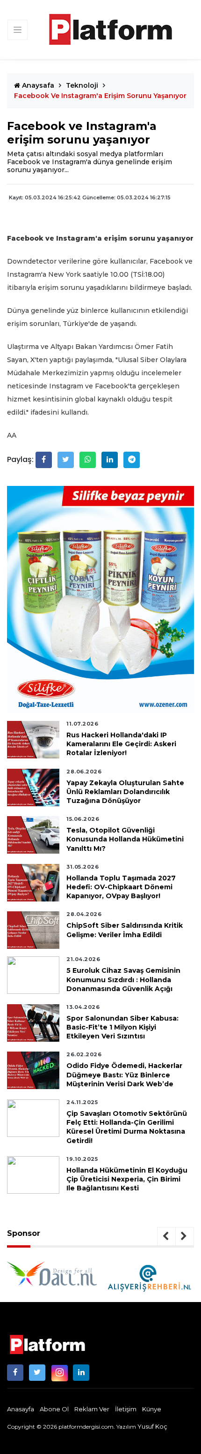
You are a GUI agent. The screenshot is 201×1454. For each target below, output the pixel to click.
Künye (151, 1409)
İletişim (125, 1409)
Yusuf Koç (152, 1426)
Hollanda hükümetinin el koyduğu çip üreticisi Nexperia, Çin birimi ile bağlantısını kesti (126, 1179)
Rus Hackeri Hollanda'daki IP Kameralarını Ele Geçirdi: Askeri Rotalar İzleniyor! (121, 744)
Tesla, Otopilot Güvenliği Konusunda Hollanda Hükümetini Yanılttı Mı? (125, 839)
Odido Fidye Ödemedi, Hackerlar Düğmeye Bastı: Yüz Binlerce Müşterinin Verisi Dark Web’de (124, 1074)
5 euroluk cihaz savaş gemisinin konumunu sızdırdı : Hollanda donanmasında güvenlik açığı (123, 979)
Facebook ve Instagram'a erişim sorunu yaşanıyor (100, 95)
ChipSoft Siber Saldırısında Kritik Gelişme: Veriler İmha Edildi (124, 930)
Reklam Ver (91, 1409)
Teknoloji (82, 85)
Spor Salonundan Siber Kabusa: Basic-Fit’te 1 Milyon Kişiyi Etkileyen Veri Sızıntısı (122, 1027)
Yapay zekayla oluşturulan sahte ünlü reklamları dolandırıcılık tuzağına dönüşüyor (125, 792)
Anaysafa (37, 85)
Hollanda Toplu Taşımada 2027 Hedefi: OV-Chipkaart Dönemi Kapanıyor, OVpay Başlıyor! (121, 887)
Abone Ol (54, 1409)
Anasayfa (20, 1409)
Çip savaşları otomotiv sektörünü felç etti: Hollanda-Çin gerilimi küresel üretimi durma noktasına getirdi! (126, 1127)
